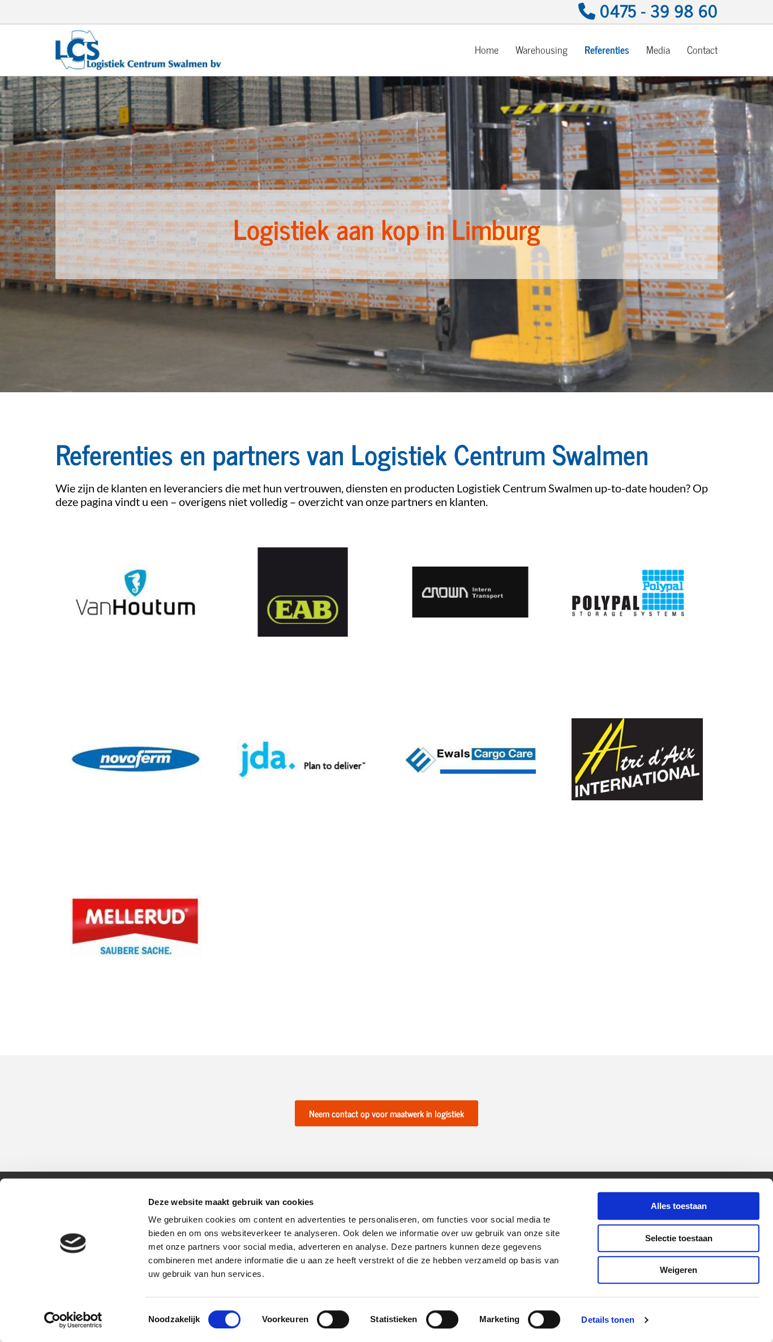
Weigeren (678, 1270)
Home (487, 49)
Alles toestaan (679, 1206)
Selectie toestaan (678, 1238)
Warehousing (542, 49)
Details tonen (607, 1319)
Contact (702, 49)
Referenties (607, 49)
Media (658, 49)
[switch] (333, 1319)
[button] (386, 1113)
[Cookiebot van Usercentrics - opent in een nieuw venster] (73, 1319)
